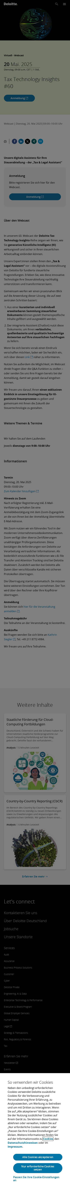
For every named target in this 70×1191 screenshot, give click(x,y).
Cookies (48, 1139)
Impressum (15, 1146)
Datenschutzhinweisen (23, 1143)
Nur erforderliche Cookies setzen (37, 1168)
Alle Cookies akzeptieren (37, 1157)
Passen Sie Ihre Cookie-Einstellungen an (36, 1179)
